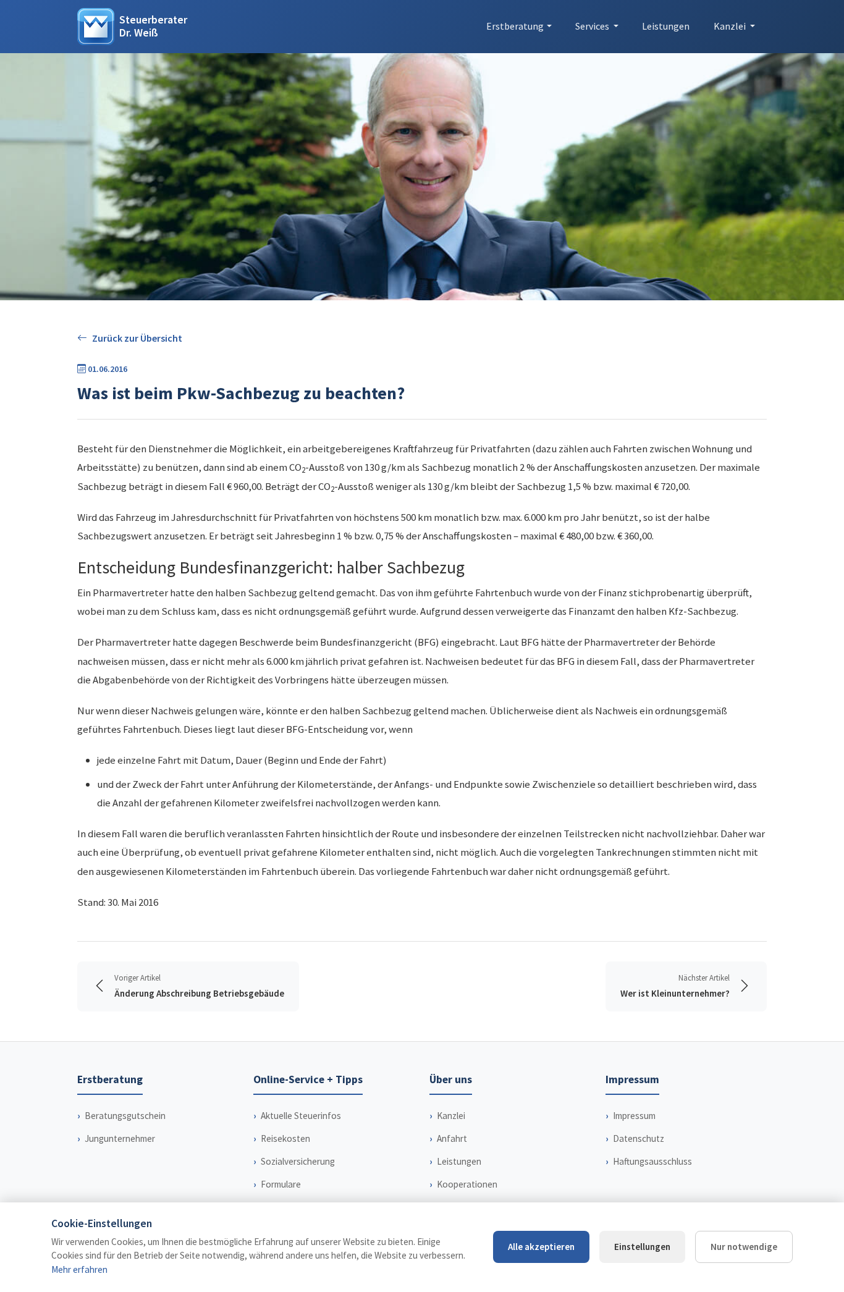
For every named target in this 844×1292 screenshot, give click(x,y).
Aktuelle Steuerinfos (301, 1115)
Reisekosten (285, 1138)
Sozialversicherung (298, 1161)
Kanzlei (451, 1115)
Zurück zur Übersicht (137, 338)
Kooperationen (467, 1184)
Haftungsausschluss (652, 1161)
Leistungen (666, 26)
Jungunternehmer (120, 1138)
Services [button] (593, 26)
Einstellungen (642, 1246)
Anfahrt (452, 1138)
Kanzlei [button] (731, 26)
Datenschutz (638, 1138)
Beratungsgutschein (125, 1115)
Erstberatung (515, 26)
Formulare (281, 1184)
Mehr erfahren (79, 1269)
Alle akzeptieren (541, 1246)
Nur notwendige (744, 1246)
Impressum (634, 1115)
